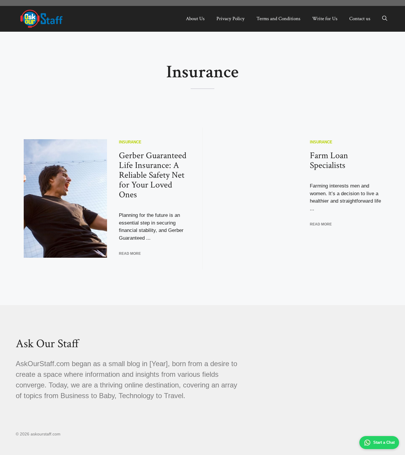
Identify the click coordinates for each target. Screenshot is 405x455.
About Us (195, 18)
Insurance (130, 142)
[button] (384, 19)
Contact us (359, 18)
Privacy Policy (230, 18)
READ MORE (130, 253)
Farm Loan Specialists (329, 160)
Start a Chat (384, 442)
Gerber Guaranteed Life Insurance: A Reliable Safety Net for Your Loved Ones (152, 175)
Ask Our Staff (47, 343)
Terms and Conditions (278, 18)
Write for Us (324, 18)
